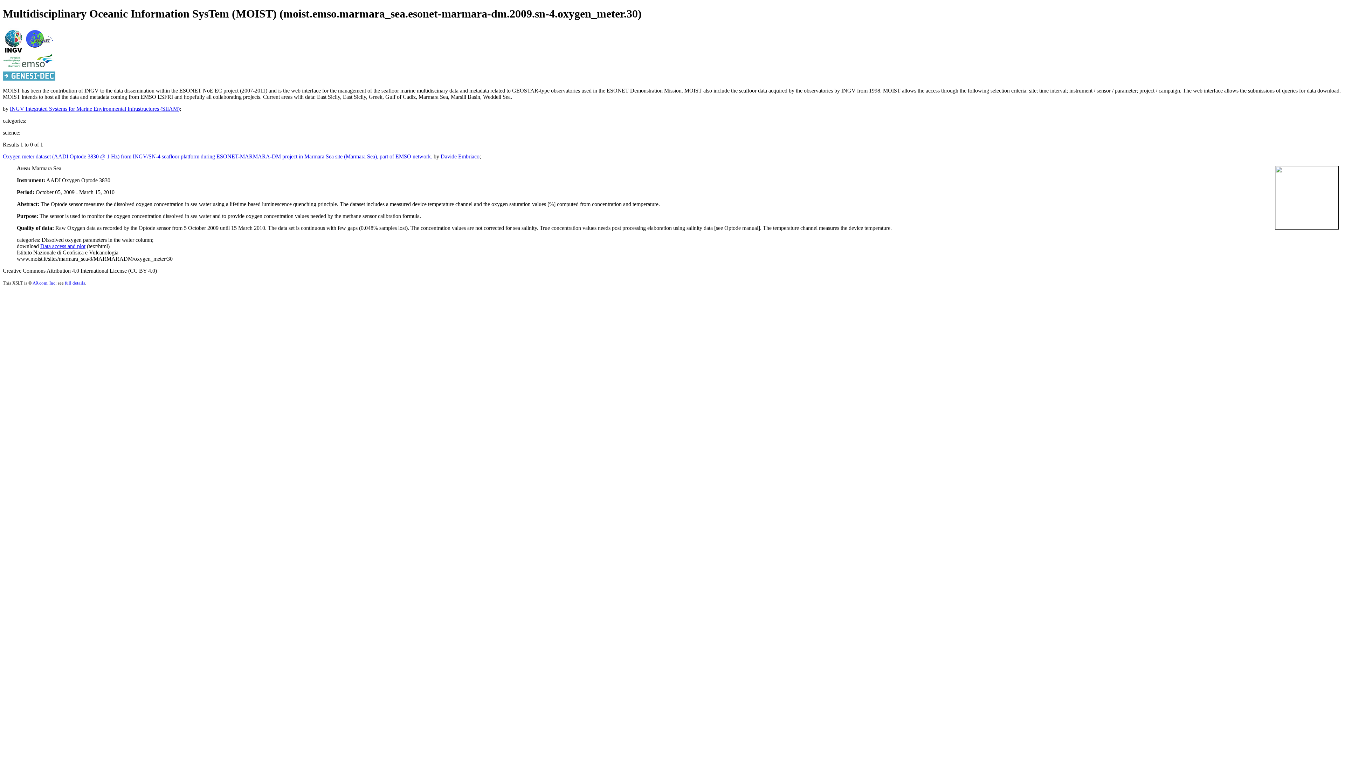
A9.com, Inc (44, 283)
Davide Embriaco (460, 156)
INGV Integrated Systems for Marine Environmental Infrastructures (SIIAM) (95, 109)
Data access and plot (62, 246)
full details (75, 283)
